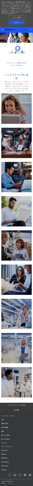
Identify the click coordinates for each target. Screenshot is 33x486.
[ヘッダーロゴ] (10, 29)
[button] (22, 29)
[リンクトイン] (14, 475)
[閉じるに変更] (2, 30)
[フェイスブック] (9, 475)
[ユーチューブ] (30, 475)
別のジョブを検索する (16, 65)
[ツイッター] (20, 475)
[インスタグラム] (25, 475)
